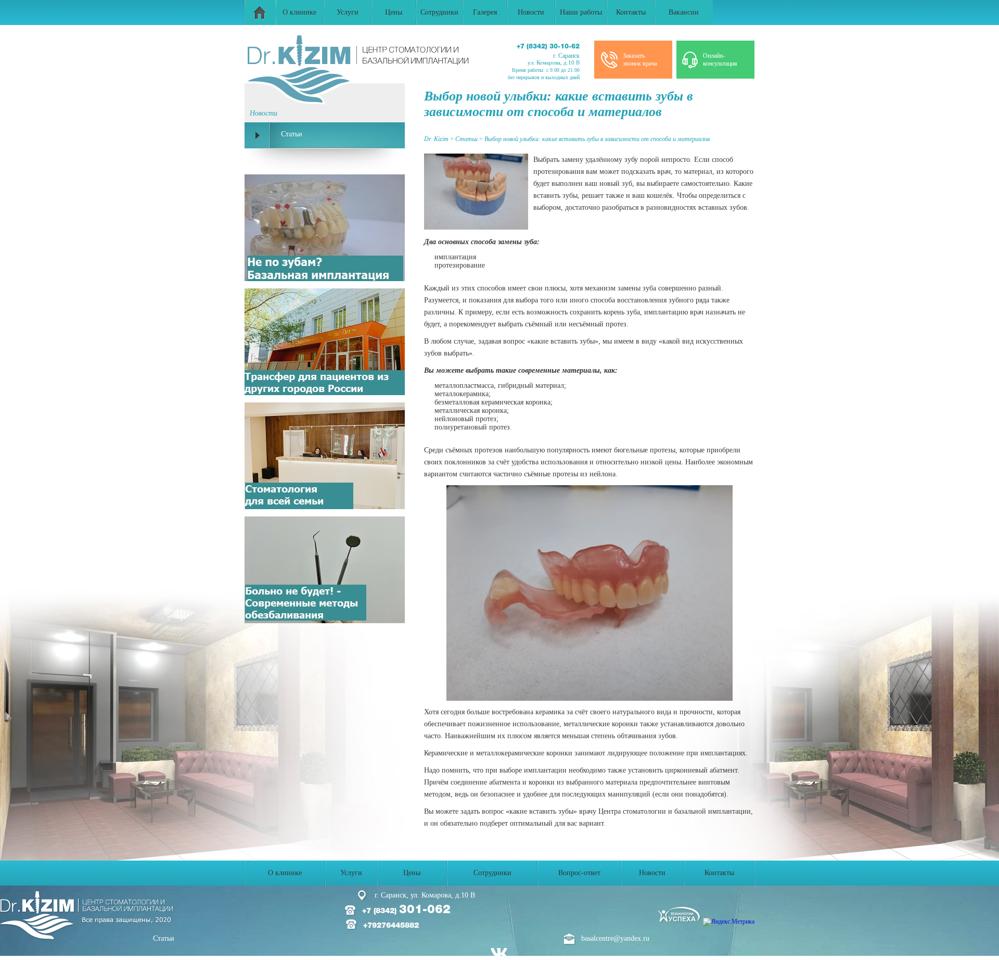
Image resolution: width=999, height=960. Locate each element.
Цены (393, 12)
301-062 (416, 910)
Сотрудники (439, 12)
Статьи (163, 938)
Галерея (485, 12)
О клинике (299, 12)
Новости (531, 12)
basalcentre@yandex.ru (615, 938)
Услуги (347, 12)
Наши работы (581, 12)
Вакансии (684, 12)
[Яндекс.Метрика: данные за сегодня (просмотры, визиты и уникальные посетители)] (728, 922)
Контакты (631, 12)
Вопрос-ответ (579, 873)
